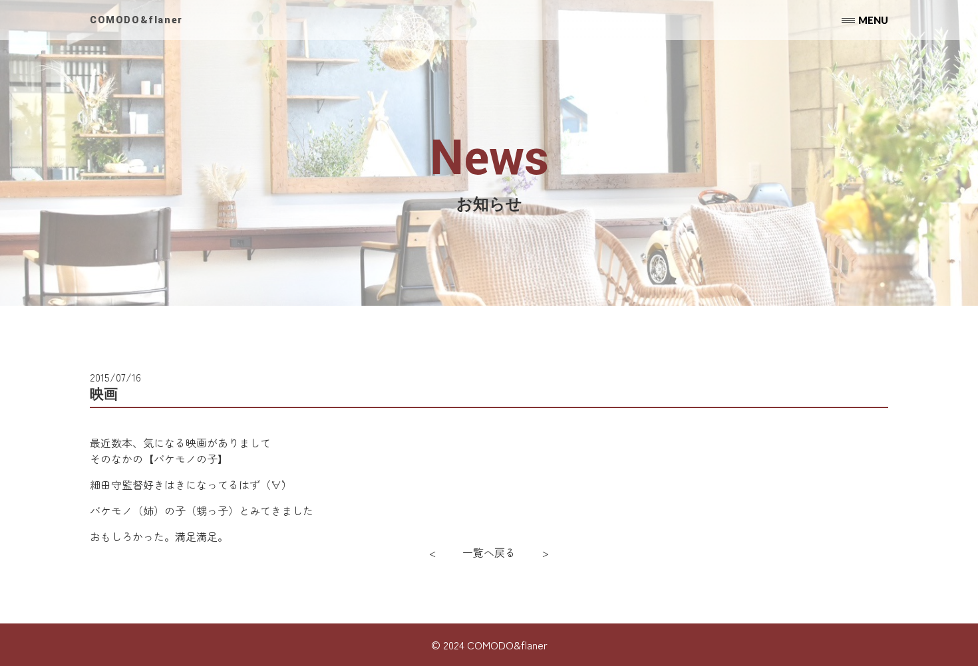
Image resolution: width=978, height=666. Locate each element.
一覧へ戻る (489, 552)
